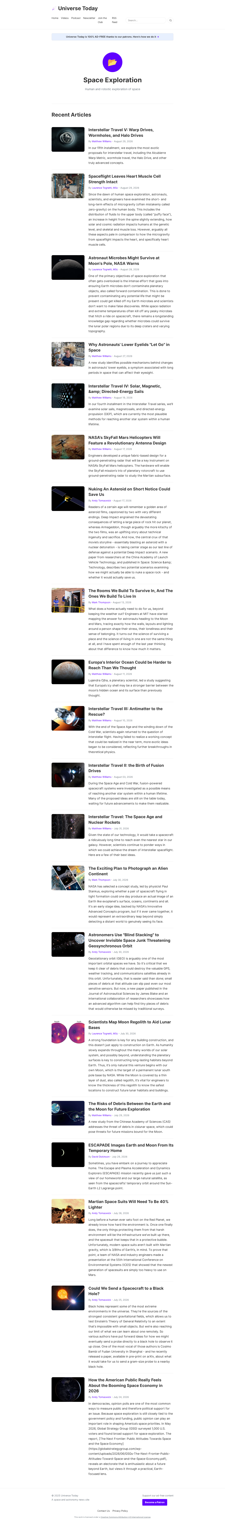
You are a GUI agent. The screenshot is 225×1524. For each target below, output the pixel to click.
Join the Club (102, 20)
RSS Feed (114, 20)
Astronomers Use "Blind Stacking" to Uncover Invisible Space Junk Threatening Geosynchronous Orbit (129, 940)
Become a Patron (155, 1502)
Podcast (76, 18)
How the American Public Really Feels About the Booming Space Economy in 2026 (125, 1385)
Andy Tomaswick (101, 500)
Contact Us (103, 1510)
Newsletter (89, 18)
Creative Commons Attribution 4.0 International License (126, 1517)
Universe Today (78, 8)
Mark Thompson (101, 602)
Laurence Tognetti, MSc (105, 187)
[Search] (170, 20)
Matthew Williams (102, 141)
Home (55, 18)
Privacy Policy (120, 1510)
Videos (65, 18)
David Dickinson (101, 1156)
